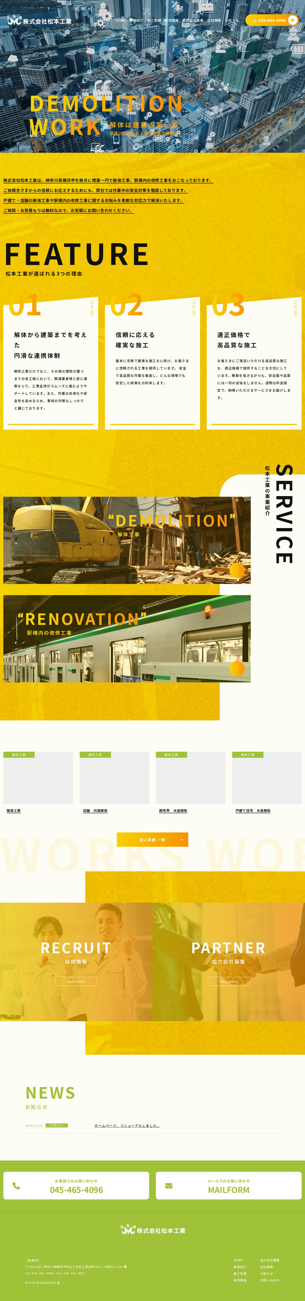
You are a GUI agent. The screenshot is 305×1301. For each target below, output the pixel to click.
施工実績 (154, 20)
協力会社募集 (193, 20)
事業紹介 (136, 20)
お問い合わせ (270, 1280)
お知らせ (232, 20)
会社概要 (214, 20)
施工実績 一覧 (162, 839)
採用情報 (172, 20)
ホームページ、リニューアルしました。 (127, 1125)
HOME (120, 20)
